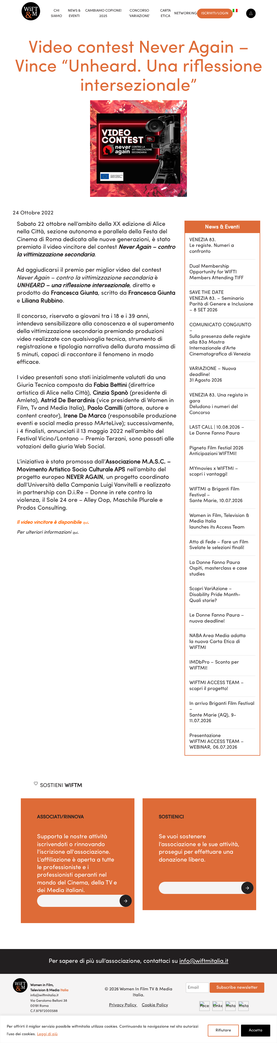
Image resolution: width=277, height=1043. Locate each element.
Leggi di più (47, 1034)
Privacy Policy (123, 1005)
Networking (185, 13)
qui (85, 522)
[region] (138, 1029)
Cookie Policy (155, 1005)
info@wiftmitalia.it (203, 961)
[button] (84, 901)
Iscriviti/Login (214, 13)
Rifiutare (223, 1030)
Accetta (255, 1030)
